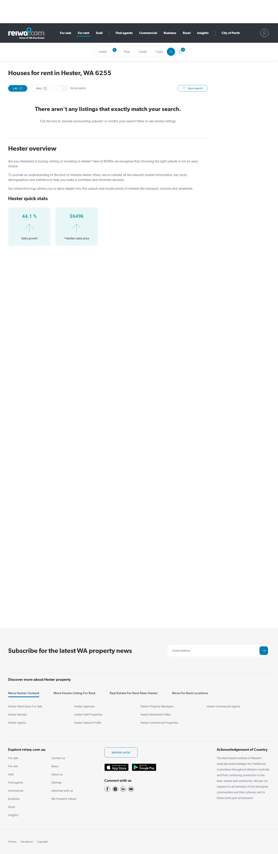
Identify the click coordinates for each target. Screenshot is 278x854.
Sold (99, 33)
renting (54, 161)
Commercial (148, 33)
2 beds (142, 51)
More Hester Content (23, 693)
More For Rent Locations (190, 693)
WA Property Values (63, 798)
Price (127, 51)
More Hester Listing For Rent (74, 693)
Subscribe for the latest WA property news (70, 650)
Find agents (124, 33)
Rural (186, 33)
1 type (159, 51)
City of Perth (231, 33)
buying (43, 161)
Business (170, 33)
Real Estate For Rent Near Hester (134, 693)
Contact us (58, 758)
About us (57, 774)
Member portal (121, 752)
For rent (83, 33)
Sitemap (56, 782)
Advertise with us (62, 790)
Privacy (12, 841)
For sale (65, 33)
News (54, 766)
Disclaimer (27, 841)
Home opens (62, 88)
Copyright (42, 841)
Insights (203, 33)
